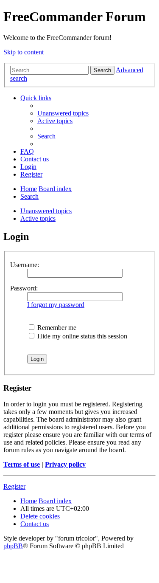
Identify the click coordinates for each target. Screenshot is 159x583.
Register (14, 486)
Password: (24, 288)
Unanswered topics (46, 210)
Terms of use (21, 464)
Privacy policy (65, 464)
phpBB (13, 545)
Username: (24, 264)
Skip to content (23, 52)
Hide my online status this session (81, 336)
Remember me (56, 327)
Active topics (38, 218)
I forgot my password (55, 304)
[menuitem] (63, 113)
